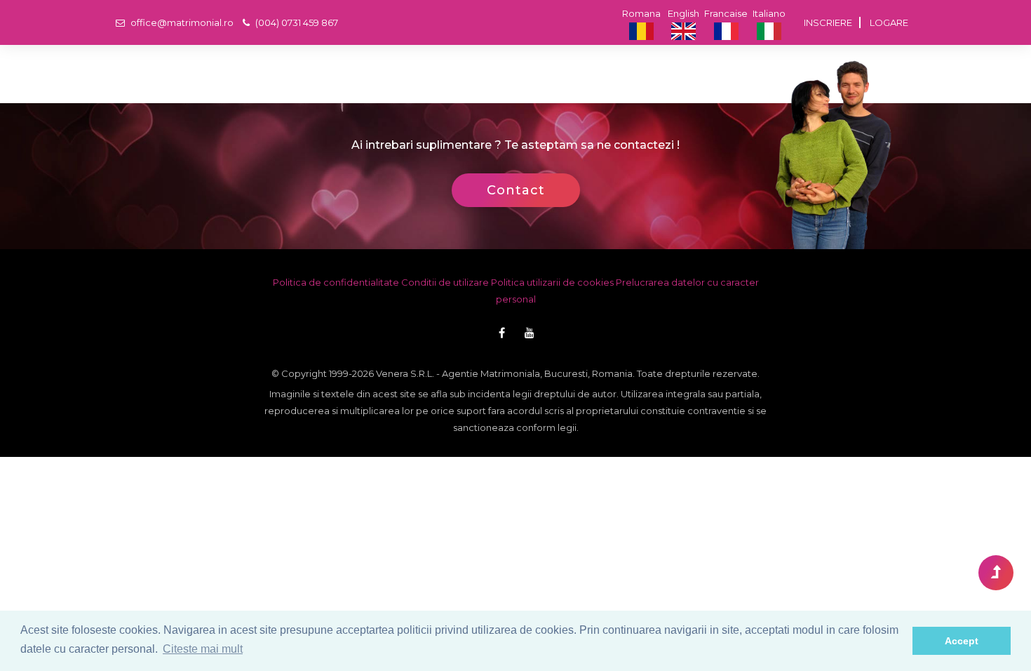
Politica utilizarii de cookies (552, 282)
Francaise (726, 13)
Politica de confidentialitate (336, 282)
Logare (889, 22)
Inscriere (828, 22)
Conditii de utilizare (445, 282)
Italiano (769, 13)
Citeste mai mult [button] (203, 649)
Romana (641, 13)
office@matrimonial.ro (181, 22)
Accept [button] (961, 640)
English (683, 13)
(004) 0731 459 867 (295, 22)
